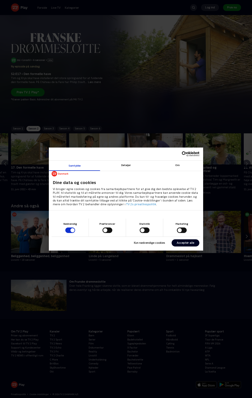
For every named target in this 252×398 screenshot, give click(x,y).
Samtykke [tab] (75, 165)
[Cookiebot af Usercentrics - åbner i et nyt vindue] (184, 153)
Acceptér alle (185, 242)
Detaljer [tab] (126, 164)
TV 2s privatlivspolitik (141, 204)
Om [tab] (177, 164)
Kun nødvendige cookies (149, 242)
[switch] (107, 230)
